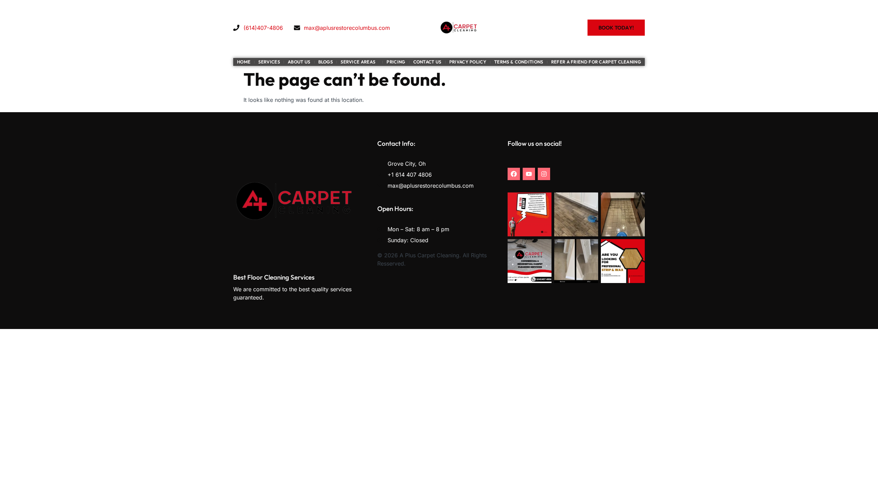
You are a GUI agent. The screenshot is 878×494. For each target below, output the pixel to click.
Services (269, 61)
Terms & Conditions (518, 61)
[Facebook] (514, 174)
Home (243, 61)
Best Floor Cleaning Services (274, 277)
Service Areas (358, 61)
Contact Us (427, 61)
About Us (299, 61)
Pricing (396, 61)
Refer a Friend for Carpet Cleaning (596, 61)
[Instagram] (544, 174)
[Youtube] (529, 174)
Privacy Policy (467, 61)
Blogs (325, 61)
